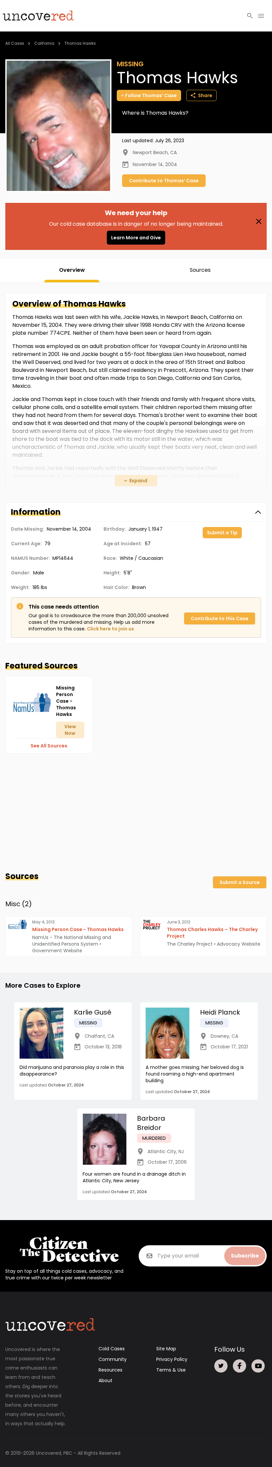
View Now (70, 729)
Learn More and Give (136, 237)
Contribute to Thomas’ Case (164, 180)
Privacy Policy (171, 1359)
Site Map (166, 1348)
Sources (200, 270)
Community (113, 1359)
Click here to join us (110, 628)
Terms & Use (171, 1370)
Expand (138, 480)
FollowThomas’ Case (151, 95)
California (44, 43)
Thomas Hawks (80, 43)
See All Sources (49, 745)
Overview (72, 270)
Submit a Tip (222, 532)
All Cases (14, 43)
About (105, 1380)
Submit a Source (240, 882)
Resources (110, 1370)
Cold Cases (112, 1348)
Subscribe (245, 1256)
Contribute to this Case (219, 618)
